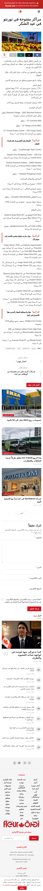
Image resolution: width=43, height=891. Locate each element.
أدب (35, 792)
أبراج (35, 779)
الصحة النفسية (35, 809)
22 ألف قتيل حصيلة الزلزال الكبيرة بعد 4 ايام (18, 738)
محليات (7, 795)
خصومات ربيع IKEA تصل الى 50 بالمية (24, 420)
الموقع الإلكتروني (35, 589)
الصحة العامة (35, 806)
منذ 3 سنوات (36, 423)
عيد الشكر (26, 348)
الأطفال (35, 803)
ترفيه (35, 815)
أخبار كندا (35, 789)
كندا (19, 348)
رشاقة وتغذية (21, 791)
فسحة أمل (7, 783)
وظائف (7, 813)
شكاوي (21, 809)
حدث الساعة (21, 779)
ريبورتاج (21, 797)
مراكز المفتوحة (10, 348)
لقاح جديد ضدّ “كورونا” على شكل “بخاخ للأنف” (18, 746)
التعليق (38, 537)
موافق (22, 888)
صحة (21, 812)
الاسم (38, 567)
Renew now (10, 6)
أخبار (35, 783)
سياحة (21, 800)
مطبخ (7, 801)
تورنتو (33, 348)
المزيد (21, 513)
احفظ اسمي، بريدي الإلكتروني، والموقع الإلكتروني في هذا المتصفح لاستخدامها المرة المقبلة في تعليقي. (22, 600)
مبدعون (7, 792)
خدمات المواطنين (8, 415)
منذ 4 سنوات (36, 28)
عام (21, 818)
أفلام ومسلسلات (35, 796)
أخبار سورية (35, 786)
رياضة (21, 794)
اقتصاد (35, 800)
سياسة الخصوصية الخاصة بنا (12, 885)
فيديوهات (7, 786)
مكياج (8, 804)
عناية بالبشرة (7, 779)
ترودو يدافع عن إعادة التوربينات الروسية (20, 678)
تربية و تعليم (35, 812)
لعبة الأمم (7, 789)
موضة (7, 810)
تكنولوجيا (35, 818)
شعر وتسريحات (21, 806)
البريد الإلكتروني (34, 578)
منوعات (7, 807)
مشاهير (7, 798)
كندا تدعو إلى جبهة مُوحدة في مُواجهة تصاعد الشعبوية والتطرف (26, 655)
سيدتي (21, 803)
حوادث (21, 783)
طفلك (21, 815)
